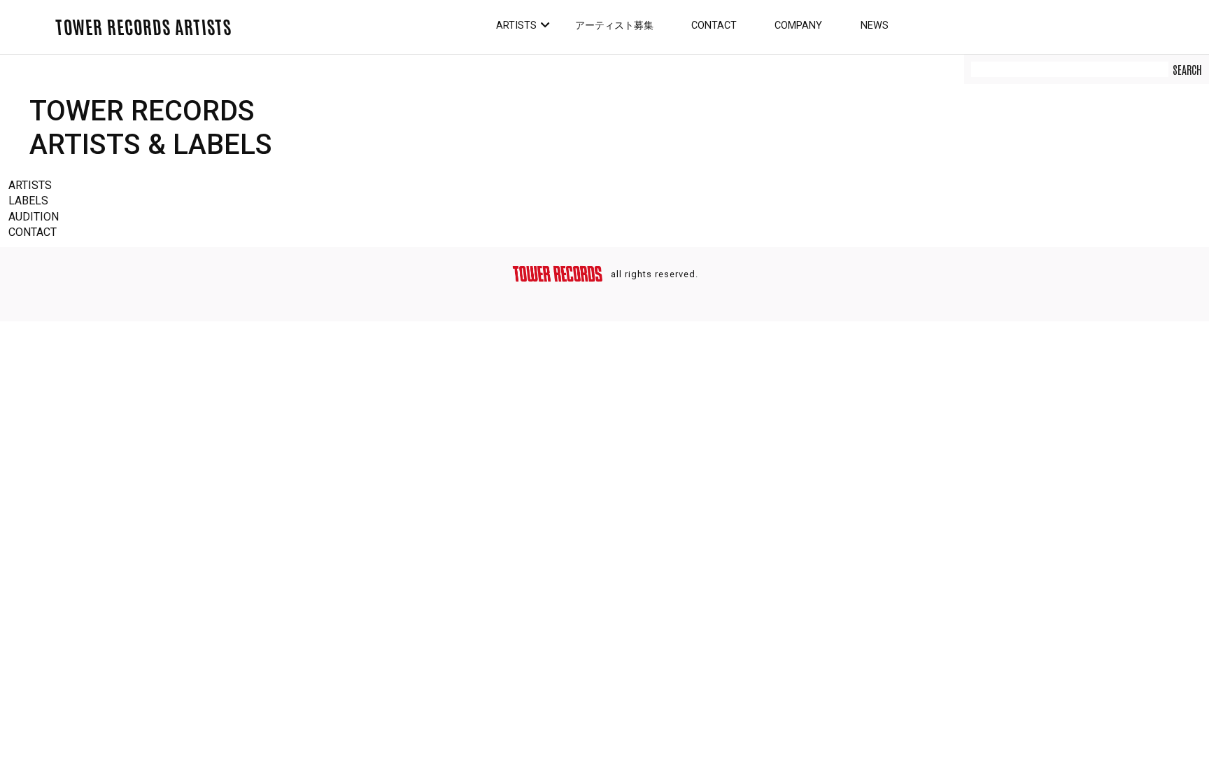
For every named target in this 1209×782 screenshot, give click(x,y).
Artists (516, 26)
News (875, 26)
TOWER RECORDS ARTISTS (143, 26)
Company (798, 26)
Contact (714, 26)
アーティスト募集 (614, 26)
